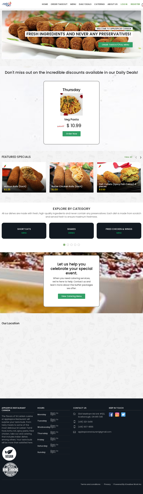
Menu (73, 4)
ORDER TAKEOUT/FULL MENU (115, 44)
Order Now (71, 133)
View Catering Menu (71, 296)
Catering (99, 4)
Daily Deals (85, 4)
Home (45, 4)
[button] (64, 245)
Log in (124, 4)
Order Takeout (59, 4)
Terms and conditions (90, 484)
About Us (113, 4)
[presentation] (136, 157)
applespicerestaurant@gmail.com (94, 431)
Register (135, 4)
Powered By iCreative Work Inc (127, 484)
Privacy (107, 484)
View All (128, 157)
